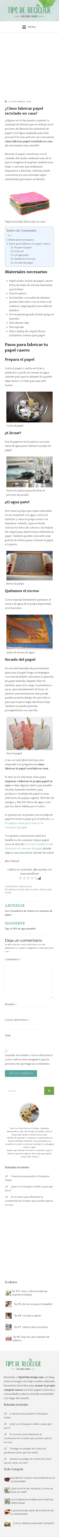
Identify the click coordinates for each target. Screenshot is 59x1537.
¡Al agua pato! (22, 255)
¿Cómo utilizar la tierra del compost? (33, 1523)
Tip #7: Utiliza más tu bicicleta (31, 1327)
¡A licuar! (19, 251)
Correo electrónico (17, 1019)
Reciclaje (26, 886)
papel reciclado (28, 890)
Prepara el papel (22, 247)
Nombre (11, 1004)
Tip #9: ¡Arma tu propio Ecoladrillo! (33, 1304)
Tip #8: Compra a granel (27, 1315)
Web (8, 1035)
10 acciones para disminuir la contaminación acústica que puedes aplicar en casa (29, 1201)
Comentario (13, 959)
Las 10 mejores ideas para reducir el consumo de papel (29, 823)
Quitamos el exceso (25, 259)
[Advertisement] (29, 66)
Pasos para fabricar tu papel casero (29, 243)
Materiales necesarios (21, 239)
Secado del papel (24, 263)
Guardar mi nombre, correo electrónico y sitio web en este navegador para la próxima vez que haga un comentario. (29, 1059)
